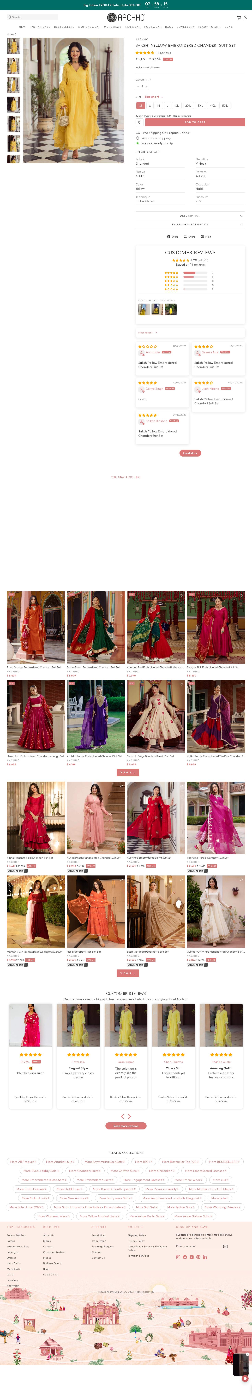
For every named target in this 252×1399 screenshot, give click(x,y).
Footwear (153, 26)
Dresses (11, 1257)
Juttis (10, 1274)
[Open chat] (245, 1378)
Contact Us (98, 1257)
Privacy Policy (136, 1240)
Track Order (99, 1240)
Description (190, 215)
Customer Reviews (54, 1252)
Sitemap (96, 1252)
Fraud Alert (98, 1235)
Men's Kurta (14, 1268)
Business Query (52, 1263)
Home (10, 34)
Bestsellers (64, 26)
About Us (48, 1235)
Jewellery (186, 26)
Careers (48, 1246)
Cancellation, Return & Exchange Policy (147, 1248)
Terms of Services (138, 1255)
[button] (145, 53)
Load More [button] (190, 453)
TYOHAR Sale (40, 26)
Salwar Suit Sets (16, 1235)
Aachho (142, 39)
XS (141, 106)
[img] (147, 347)
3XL (200, 106)
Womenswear (89, 26)
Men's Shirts (14, 1263)
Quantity (143, 79)
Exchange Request (103, 1246)
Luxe (229, 26)
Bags (169, 26)
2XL (188, 106)
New (22, 26)
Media (47, 1257)
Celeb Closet (50, 1274)
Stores (47, 1240)
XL (177, 106)
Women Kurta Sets (18, 1246)
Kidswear (133, 26)
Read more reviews (126, 1126)
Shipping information (190, 224)
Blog (46, 1268)
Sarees (11, 1240)
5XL (225, 106)
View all (127, 772)
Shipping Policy (137, 1235)
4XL (213, 106)
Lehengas (13, 1252)
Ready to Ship (209, 26)
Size (139, 96)
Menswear (112, 26)
